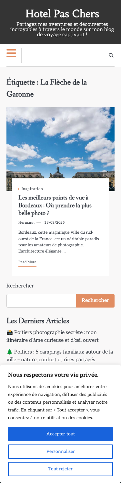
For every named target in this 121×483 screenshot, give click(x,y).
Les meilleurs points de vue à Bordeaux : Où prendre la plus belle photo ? (55, 206)
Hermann (26, 222)
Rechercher (20, 286)
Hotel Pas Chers (62, 13)
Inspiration (32, 189)
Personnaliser (60, 451)
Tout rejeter (60, 469)
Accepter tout (60, 434)
